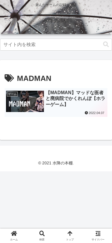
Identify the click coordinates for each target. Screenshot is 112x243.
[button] (106, 44)
